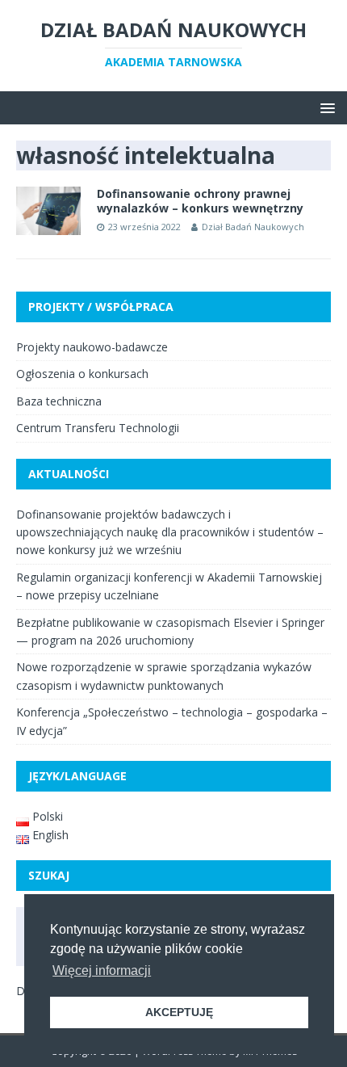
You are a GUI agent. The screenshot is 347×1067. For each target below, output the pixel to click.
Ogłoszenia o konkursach (82, 373)
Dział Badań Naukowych (253, 227)
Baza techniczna (59, 401)
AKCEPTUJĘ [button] (179, 1012)
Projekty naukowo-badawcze (92, 347)
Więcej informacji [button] (101, 970)
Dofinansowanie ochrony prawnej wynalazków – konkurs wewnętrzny (200, 201)
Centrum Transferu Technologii (97, 427)
